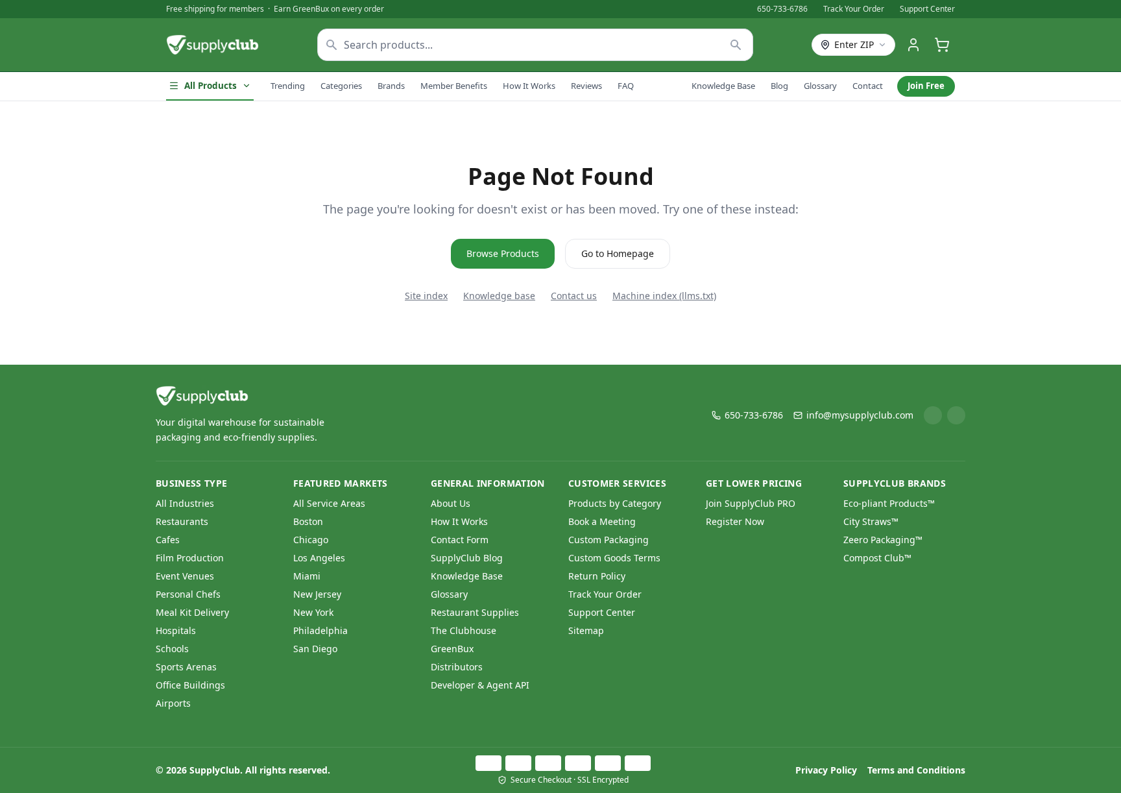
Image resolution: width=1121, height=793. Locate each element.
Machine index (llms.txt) (664, 295)
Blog (779, 86)
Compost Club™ (877, 558)
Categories (341, 86)
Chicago (310, 539)
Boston (308, 521)
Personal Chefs (188, 594)
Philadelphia (320, 630)
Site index (426, 295)
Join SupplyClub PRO (750, 503)
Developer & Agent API (480, 685)
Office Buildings (190, 685)
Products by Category (614, 503)
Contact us (574, 295)
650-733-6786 (782, 9)
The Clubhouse (463, 630)
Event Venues (185, 576)
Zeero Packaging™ (882, 539)
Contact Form (459, 539)
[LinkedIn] (933, 415)
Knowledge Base (723, 86)
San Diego (315, 648)
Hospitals (176, 630)
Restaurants (182, 521)
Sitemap (586, 630)
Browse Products (502, 253)
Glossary (820, 86)
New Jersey (317, 594)
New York (313, 612)
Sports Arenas (186, 667)
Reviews (586, 86)
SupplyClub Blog (467, 558)
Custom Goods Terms (614, 558)
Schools (172, 648)
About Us (450, 503)
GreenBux (452, 648)
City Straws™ (870, 521)
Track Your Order (853, 9)
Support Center (927, 9)
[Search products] (736, 45)
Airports (173, 703)
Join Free (926, 86)
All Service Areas (329, 503)
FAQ (626, 86)
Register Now (735, 521)
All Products (210, 86)
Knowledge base (499, 295)
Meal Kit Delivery (192, 612)
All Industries (185, 503)
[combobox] (535, 45)
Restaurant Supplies (475, 612)
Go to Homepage (617, 253)
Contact (867, 86)
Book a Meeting (602, 521)
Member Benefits (453, 86)
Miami (306, 576)
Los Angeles (319, 558)
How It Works (529, 86)
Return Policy (596, 576)
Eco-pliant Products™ (889, 503)
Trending (288, 86)
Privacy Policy (826, 770)
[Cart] (942, 45)
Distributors (457, 667)
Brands (391, 86)
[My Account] (913, 45)
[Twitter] (956, 415)
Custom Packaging (608, 539)
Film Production (190, 558)
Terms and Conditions (916, 770)
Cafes (168, 539)
